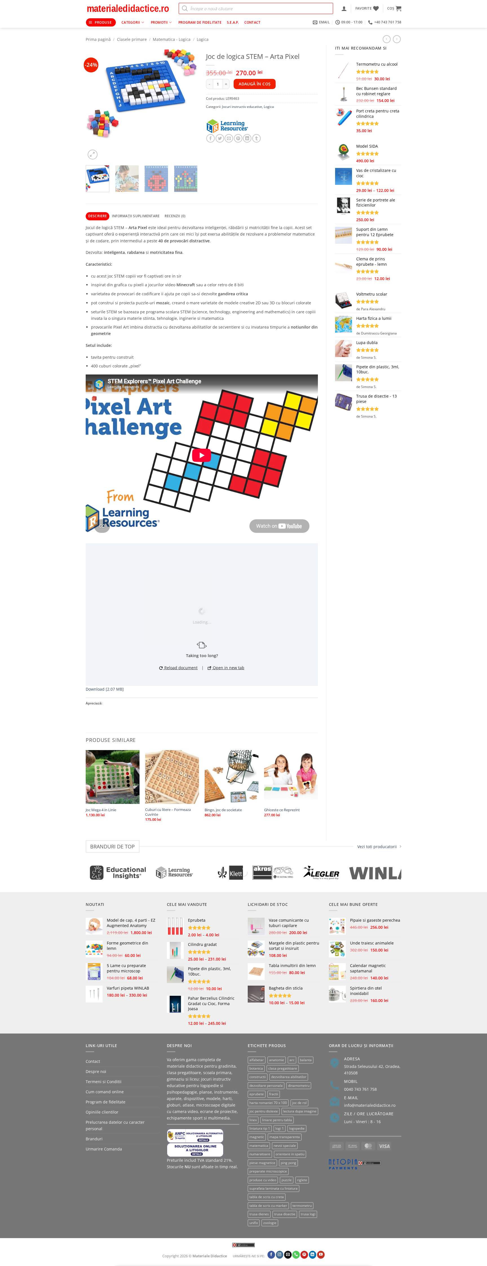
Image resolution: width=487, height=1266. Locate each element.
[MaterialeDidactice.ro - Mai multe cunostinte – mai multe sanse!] (128, 8)
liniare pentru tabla (277, 1120)
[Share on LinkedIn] (247, 138)
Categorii (130, 22)
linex (253, 1120)
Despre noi (96, 1071)
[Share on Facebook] (210, 138)
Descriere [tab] (97, 216)
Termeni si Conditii (103, 1081)
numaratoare (259, 1154)
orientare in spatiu (290, 1154)
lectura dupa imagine (299, 1111)
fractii (273, 1094)
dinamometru (298, 1085)
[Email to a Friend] (229, 138)
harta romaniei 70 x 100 (268, 1103)
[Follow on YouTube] (321, 1255)
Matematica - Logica (172, 39)
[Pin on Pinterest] (238, 138)
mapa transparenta (284, 1137)
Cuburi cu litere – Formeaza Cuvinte (168, 812)
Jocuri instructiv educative (242, 107)
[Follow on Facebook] (271, 1255)
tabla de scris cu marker (268, 1205)
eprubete (256, 1094)
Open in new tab (228, 667)
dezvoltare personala (266, 1085)
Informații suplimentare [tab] (136, 216)
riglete (302, 1180)
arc (292, 1060)
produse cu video (262, 1180)
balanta (306, 1060)
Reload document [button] (180, 667)
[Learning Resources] (234, 126)
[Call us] (296, 1255)
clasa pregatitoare (282, 1068)
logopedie (297, 1128)
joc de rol (299, 1103)
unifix (253, 1223)
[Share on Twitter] (220, 138)
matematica (258, 1145)
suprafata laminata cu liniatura (273, 1188)
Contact (252, 22)
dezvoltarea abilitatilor (288, 1077)
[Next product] (387, 39)
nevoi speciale (285, 1145)
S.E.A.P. (233, 22)
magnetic (256, 1137)
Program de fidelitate (200, 22)
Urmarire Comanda (104, 1149)
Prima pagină (98, 39)
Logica (203, 39)
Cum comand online (105, 1091)
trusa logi (308, 1214)
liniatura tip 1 (259, 1128)
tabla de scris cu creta (266, 1197)
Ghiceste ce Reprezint (282, 810)
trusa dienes (259, 1214)
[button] (344, 8)
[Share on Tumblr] (256, 138)
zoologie (269, 1223)
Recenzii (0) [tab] (175, 216)
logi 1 (279, 1128)
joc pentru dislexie (263, 1111)
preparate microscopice (268, 1171)
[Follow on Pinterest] (304, 1255)
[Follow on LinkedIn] (312, 1255)
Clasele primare (132, 39)
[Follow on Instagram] (280, 1255)
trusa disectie (284, 1214)
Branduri (94, 1138)
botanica (256, 1068)
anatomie (276, 1060)
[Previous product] (397, 39)
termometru (302, 1205)
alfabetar (256, 1060)
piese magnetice (262, 1163)
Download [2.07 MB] (105, 689)
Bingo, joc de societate (223, 810)
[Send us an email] (288, 1255)
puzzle (287, 1180)
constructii (257, 1077)
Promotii (159, 22)
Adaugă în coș (255, 84)
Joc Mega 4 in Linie (101, 810)
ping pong (288, 1163)
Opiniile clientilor (102, 1112)
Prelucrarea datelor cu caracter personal (115, 1125)
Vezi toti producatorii (377, 846)
